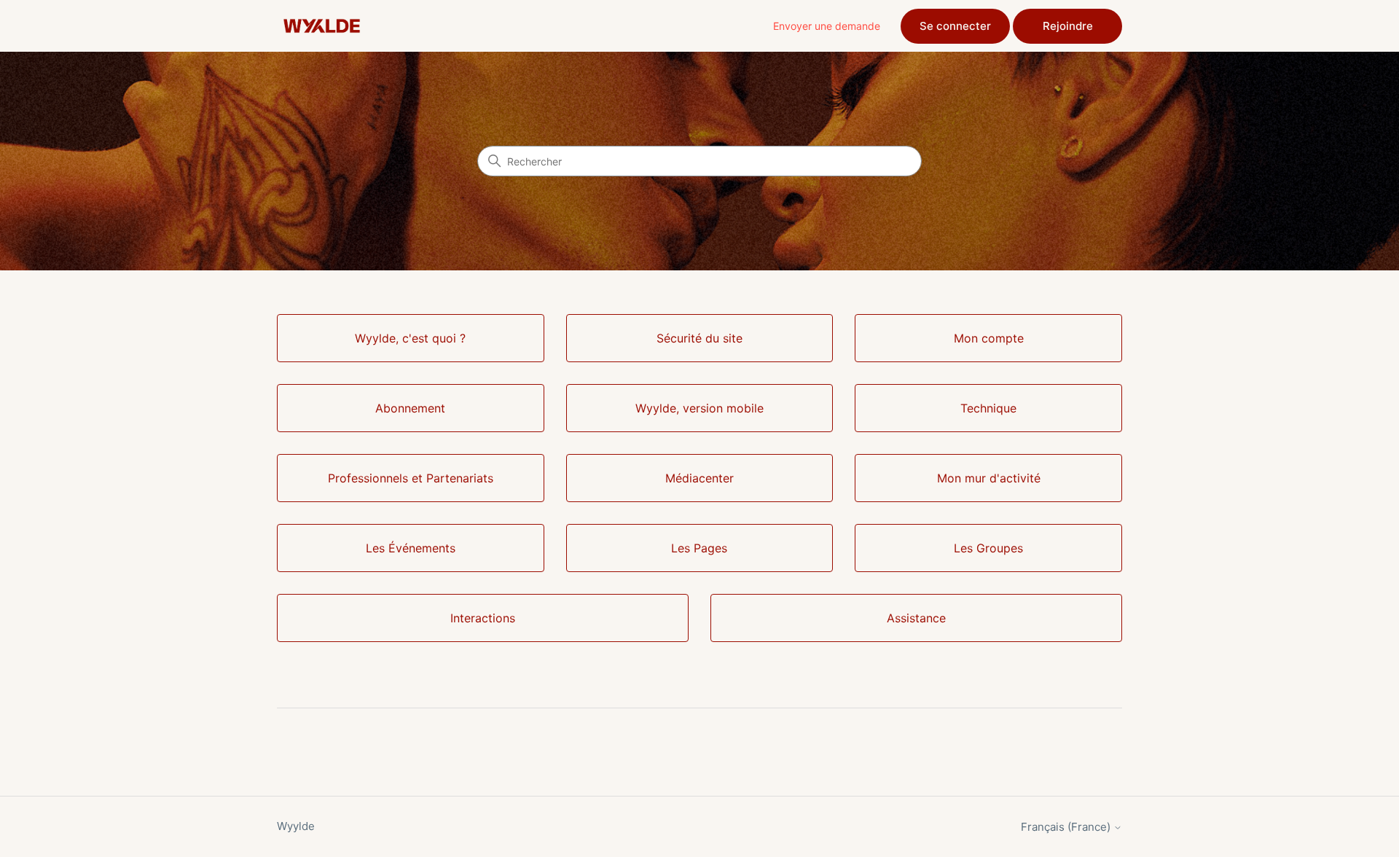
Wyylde (296, 826)
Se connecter (955, 26)
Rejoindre (1068, 26)
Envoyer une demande (826, 26)
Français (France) (1067, 827)
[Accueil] (322, 25)
